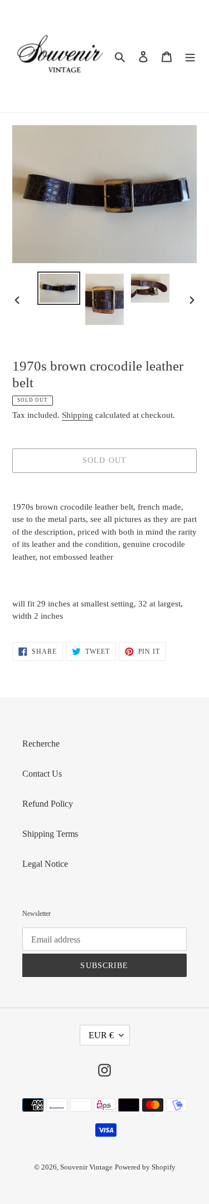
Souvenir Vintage (86, 1167)
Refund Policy (47, 803)
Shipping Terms (50, 833)
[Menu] (190, 56)
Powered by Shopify (145, 1167)
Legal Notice (45, 864)
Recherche (41, 743)
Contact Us (42, 773)
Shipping (77, 415)
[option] (59, 288)
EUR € (101, 1035)
